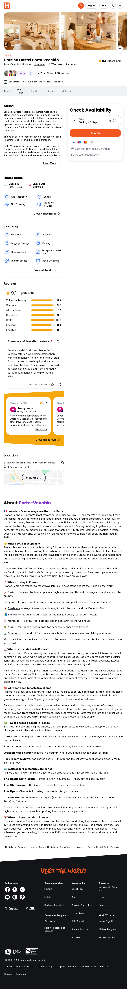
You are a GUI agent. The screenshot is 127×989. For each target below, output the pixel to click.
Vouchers (73, 966)
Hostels (48, 889)
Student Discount (80, 929)
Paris (11, 592)
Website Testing (88, 966)
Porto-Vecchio (12, 64)
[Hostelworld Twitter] (14, 889)
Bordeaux (14, 608)
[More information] (58, 341)
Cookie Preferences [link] (15, 974)
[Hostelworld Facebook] (7, 889)
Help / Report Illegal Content (55, 929)
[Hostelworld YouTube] (7, 897)
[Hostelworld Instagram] (22, 889)
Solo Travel (78, 921)
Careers (103, 905)
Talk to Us (49, 921)
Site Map (104, 966)
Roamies (76, 937)
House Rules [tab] (20, 91)
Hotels (47, 897)
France (26, 64)
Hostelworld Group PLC (108, 889)
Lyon (11, 602)
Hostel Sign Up (106, 921)
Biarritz (12, 614)
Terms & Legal (46, 966)
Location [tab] (35, 91)
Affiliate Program (107, 929)
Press (102, 897)
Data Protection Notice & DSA (20, 966)
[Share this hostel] (120, 49)
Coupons (61, 966)
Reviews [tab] (52, 91)
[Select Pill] (81, 5)
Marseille (14, 620)
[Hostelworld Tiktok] (22, 897)
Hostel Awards (79, 913)
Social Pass (77, 889)
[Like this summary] (52, 384)
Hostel (8, 55)
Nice (10, 627)
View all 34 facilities (58, 73)
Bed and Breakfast (54, 905)
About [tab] (7, 91)
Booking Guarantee (82, 905)
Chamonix (14, 633)
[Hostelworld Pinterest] (14, 897)
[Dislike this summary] (60, 384)
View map (39, 64)
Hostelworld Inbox (108, 937)
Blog (74, 897)
